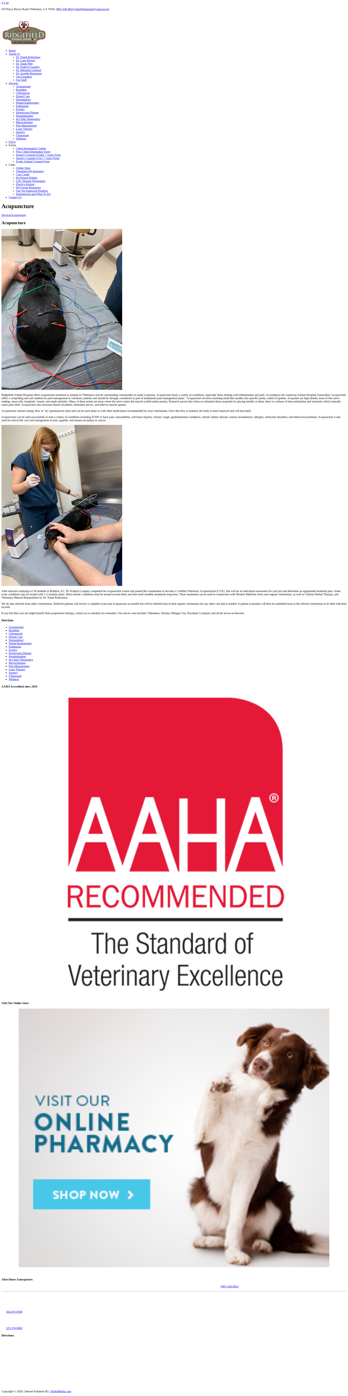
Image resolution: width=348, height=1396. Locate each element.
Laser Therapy (24, 128)
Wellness (21, 138)
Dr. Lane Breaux (25, 60)
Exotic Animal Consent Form (32, 161)
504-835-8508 (14, 1311)
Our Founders (24, 76)
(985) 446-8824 (65, 9)
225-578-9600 (14, 1328)
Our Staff (21, 79)
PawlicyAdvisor (25, 184)
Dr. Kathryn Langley (28, 66)
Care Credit (22, 174)
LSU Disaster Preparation (30, 181)
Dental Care (23, 96)
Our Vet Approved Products (32, 190)
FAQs (12, 141)
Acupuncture (23, 86)
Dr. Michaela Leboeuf (28, 70)
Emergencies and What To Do (33, 194)
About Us (14, 53)
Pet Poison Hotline (26, 177)
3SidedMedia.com (60, 1391)
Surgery (20, 132)
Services (13, 83)
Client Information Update (31, 148)
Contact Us (15, 197)
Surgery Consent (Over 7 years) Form (37, 158)
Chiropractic (23, 93)
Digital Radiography (27, 102)
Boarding (21, 89)
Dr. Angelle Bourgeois (29, 73)
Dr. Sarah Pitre (24, 63)
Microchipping (24, 122)
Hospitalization (24, 115)
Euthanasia (22, 106)
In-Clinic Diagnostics (28, 119)
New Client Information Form (33, 151)
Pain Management (26, 125)
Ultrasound (22, 135)
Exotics (20, 109)
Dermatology (23, 99)
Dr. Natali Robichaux (28, 57)
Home (12, 50)
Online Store (23, 168)
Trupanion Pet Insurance (30, 171)
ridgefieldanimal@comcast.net (91, 9)
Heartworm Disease (27, 112)
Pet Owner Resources (28, 187)
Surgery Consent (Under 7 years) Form (38, 154)
